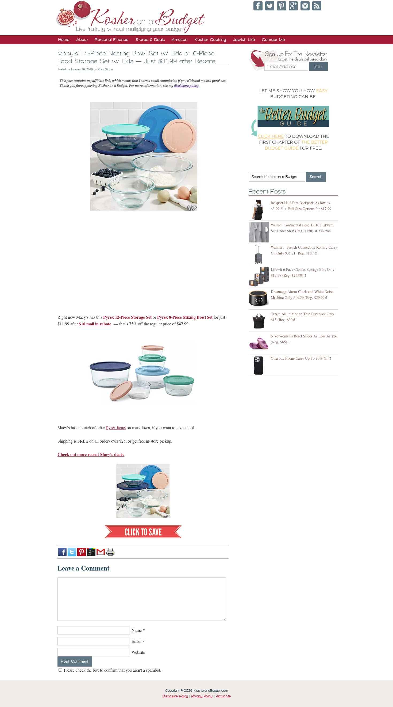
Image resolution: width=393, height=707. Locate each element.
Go (318, 66)
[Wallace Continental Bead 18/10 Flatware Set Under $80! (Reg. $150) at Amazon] (260, 232)
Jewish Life (244, 39)
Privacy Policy (202, 696)
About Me (223, 696)
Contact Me (273, 39)
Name (137, 630)
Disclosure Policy (175, 696)
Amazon (180, 39)
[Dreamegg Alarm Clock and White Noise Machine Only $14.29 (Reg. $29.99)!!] (260, 299)
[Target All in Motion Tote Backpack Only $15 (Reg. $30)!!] (260, 321)
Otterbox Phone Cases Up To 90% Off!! (301, 358)
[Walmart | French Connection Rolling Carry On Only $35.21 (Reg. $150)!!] (260, 254)
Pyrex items (116, 427)
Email (136, 641)
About (82, 39)
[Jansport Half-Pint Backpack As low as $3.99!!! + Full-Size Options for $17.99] (260, 210)
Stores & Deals (150, 39)
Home (64, 39)
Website (138, 652)
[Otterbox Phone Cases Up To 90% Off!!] (260, 365)
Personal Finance (112, 39)
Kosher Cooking (210, 39)
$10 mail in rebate (95, 324)
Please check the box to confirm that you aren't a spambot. (112, 670)
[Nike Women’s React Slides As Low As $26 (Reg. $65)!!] (260, 343)
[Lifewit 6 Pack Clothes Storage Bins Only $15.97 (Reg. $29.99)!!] (260, 277)
